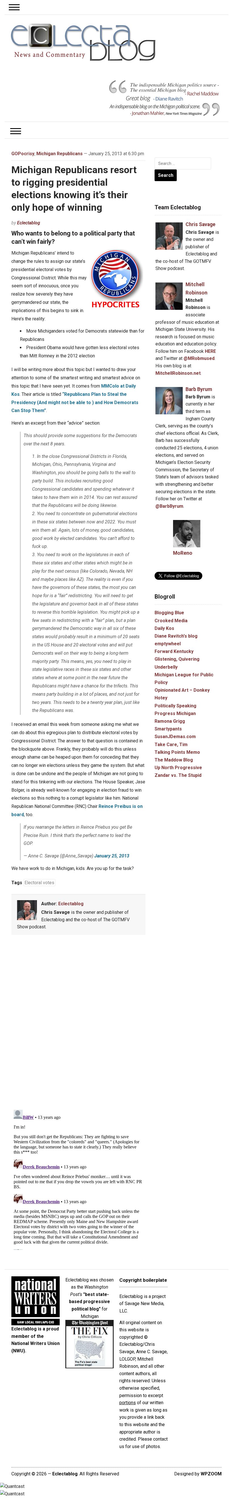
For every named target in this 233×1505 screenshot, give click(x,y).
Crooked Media (171, 620)
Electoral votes (39, 882)
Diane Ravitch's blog (176, 636)
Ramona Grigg (170, 721)
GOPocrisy (22, 153)
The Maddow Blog (174, 760)
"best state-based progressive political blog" (89, 1302)
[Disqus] (78, 1023)
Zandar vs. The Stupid (178, 775)
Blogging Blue (169, 612)
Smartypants (168, 729)
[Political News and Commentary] (82, 42)
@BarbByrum (169, 506)
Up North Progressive (178, 767)
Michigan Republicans (59, 153)
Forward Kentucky (174, 651)
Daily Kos (164, 628)
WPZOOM (211, 1474)
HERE (210, 351)
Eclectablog (28, 223)
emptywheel (168, 643)
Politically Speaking (175, 706)
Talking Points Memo (177, 752)
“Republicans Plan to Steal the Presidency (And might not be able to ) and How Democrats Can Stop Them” (74, 402)
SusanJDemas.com (175, 736)
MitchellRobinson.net (178, 373)
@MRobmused (199, 358)
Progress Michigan (175, 713)
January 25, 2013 (111, 856)
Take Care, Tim (171, 744)
